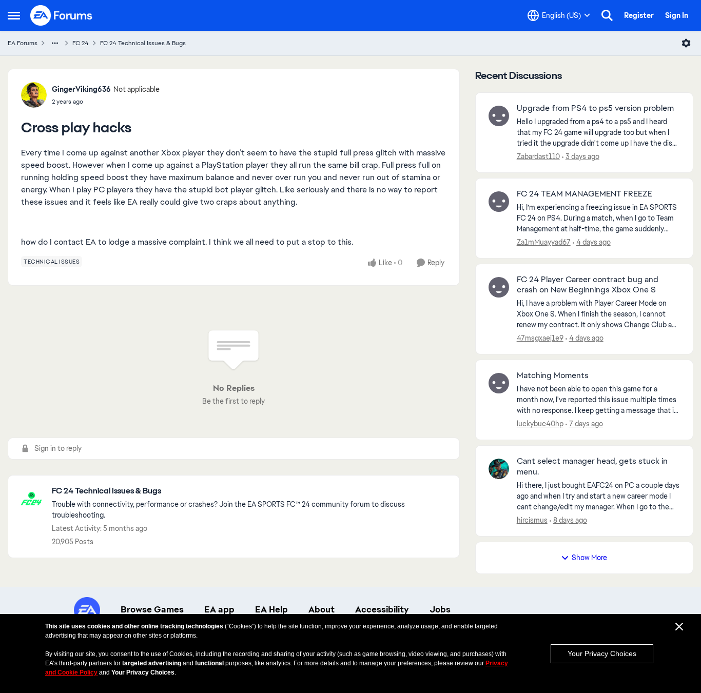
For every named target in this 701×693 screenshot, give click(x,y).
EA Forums (22, 43)
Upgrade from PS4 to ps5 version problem (595, 108)
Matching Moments (553, 375)
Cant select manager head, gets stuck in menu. (592, 466)
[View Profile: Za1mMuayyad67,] (499, 201)
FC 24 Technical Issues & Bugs (143, 43)
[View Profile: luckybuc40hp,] (499, 383)
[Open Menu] (686, 43)
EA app (219, 609)
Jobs (440, 609)
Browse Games (152, 609)
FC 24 (80, 43)
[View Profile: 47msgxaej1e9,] (499, 287)
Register (639, 15)
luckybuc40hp (540, 423)
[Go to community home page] (61, 15)
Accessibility (382, 609)
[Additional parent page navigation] (55, 43)
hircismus (532, 520)
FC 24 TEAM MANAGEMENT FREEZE (584, 194)
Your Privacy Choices (602, 653)
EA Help (271, 609)
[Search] (607, 15)
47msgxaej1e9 (540, 338)
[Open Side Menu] (14, 15)
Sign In (676, 15)
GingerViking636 (81, 89)
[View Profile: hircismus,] (499, 469)
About (321, 609)
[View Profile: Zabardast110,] (499, 116)
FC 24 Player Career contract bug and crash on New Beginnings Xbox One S (587, 284)
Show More (589, 557)
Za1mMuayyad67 (544, 242)
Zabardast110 (538, 156)
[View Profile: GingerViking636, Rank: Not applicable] (34, 95)
